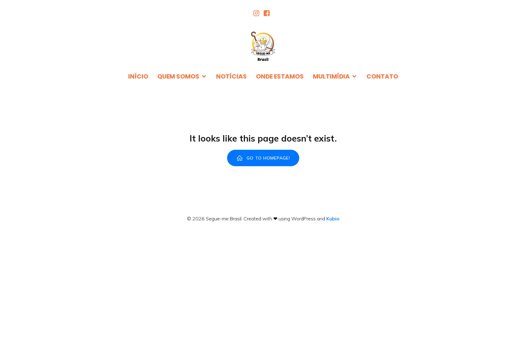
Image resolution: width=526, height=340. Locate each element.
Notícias (231, 76)
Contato (382, 76)
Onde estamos (280, 76)
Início (138, 76)
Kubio (332, 219)
